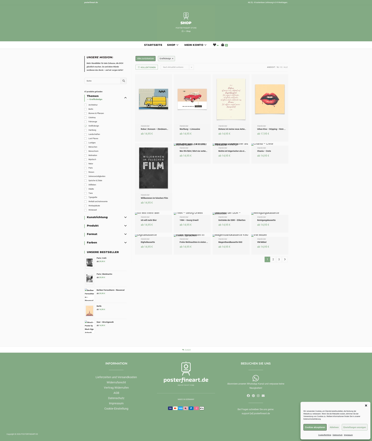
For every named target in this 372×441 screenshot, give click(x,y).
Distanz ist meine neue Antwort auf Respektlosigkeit (242, 129)
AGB (116, 393)
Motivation (92, 155)
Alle (286, 67)
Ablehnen (334, 427)
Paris (90, 168)
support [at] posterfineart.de (256, 413)
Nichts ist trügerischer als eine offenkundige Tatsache (243, 151)
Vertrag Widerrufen (116, 387)
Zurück (188, 350)
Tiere (90, 193)
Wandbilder (145, 126)
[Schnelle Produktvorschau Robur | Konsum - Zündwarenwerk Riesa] (171, 79)
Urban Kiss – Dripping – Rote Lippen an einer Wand (280, 129)
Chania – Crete (264, 151)
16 (278, 67)
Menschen (92, 147)
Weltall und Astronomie (98, 201)
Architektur (93, 105)
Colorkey (92, 117)
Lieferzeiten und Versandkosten (116, 377)
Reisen (91, 172)
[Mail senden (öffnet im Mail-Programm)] (263, 395)
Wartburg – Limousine (190, 129)
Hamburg (92, 130)
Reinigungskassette (266, 220)
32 (281, 67)
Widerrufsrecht (116, 382)
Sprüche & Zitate (95, 180)
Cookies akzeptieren (315, 427)
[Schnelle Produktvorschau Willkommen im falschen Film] (171, 148)
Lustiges (92, 143)
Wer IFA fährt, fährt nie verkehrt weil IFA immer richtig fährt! (207, 151)
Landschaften (94, 134)
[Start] (183, 31)
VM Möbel (262, 242)
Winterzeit (92, 210)
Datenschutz (338, 435)
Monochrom (93, 151)
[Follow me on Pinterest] (253, 395)
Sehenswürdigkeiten (96, 176)
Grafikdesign (93, 126)
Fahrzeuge (92, 121)
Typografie (92, 197)
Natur (90, 164)
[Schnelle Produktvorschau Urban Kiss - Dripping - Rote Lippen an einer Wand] (287, 79)
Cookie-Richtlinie (324, 435)
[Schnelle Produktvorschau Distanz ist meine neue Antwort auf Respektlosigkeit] (248, 79)
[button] (366, 405)
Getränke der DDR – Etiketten (231, 220)
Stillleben (92, 185)
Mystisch (92, 159)
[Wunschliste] (215, 45)
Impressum (348, 435)
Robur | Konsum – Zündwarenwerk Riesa (159, 129)
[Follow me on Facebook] (248, 395)
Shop (188, 31)
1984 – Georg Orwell (189, 220)
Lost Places (93, 138)
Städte (91, 189)
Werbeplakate (94, 206)
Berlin (90, 109)
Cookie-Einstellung (116, 408)
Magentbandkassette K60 (230, 242)
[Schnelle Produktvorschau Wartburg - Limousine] (209, 79)
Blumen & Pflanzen (96, 113)
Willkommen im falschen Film (154, 198)
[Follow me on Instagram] (258, 395)
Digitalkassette (148, 242)
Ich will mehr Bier (149, 220)
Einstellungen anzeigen (354, 427)
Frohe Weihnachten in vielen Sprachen (197, 242)
